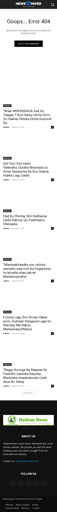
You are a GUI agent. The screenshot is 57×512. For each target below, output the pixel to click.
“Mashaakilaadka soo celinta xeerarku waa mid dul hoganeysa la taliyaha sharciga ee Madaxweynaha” (27, 270)
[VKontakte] (44, 483)
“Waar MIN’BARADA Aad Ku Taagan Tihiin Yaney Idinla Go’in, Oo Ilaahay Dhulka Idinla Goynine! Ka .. (27, 117)
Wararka (7, 105)
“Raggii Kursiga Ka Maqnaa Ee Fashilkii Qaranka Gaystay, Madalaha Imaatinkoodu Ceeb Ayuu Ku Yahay (25, 376)
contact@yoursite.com (26, 461)
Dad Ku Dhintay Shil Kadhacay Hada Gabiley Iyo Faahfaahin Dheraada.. (25, 220)
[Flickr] (28, 483)
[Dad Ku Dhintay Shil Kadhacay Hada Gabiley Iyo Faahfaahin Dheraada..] (28, 199)
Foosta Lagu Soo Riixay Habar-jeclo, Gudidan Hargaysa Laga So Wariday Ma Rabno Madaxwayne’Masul (27, 323)
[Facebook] (21, 483)
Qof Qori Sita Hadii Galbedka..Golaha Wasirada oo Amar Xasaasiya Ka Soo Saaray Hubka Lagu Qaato (26, 169)
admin (6, 127)
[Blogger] (13, 483)
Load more (28, 393)
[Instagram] (36, 483)
